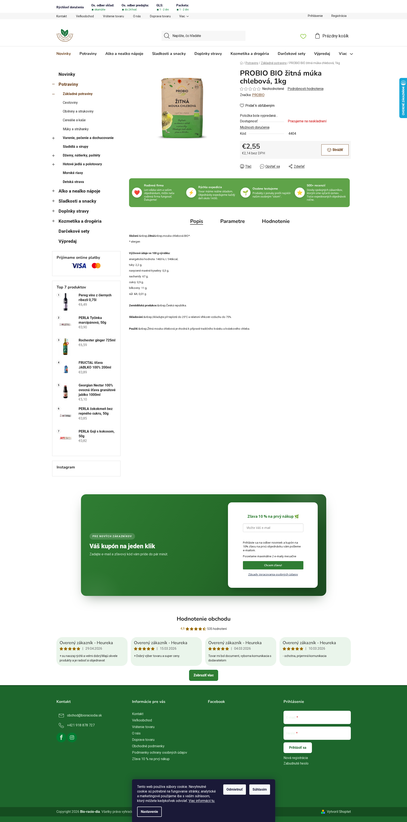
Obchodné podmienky (148, 746)
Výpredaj (67, 241)
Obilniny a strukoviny (78, 111)
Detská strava (73, 182)
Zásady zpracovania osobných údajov (273, 574)
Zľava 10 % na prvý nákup (151, 759)
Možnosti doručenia (254, 127)
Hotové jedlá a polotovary (82, 164)
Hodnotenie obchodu (204, 619)
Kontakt (61, 16)
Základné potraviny (78, 94)
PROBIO (258, 95)
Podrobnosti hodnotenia (305, 89)
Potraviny (68, 84)
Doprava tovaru (160, 16)
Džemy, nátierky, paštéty (81, 155)
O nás (137, 16)
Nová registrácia (296, 758)
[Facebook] (61, 737)
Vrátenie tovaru (113, 16)
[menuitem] (63, 53)
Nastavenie (149, 812)
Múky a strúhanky (76, 129)
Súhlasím (260, 789)
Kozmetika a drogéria (80, 221)
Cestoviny (70, 103)
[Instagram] (72, 737)
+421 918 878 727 (81, 725)
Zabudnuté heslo (296, 763)
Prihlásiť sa (297, 748)
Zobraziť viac (204, 675)
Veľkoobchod (85, 16)
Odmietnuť (234, 789)
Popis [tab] (196, 221)
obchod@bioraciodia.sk (84, 716)
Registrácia (339, 16)
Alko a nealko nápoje (79, 191)
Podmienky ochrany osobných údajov (159, 752)
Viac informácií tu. (202, 801)
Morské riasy (73, 173)
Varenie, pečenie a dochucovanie (88, 138)
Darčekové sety (74, 231)
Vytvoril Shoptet (339, 812)
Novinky (67, 74)
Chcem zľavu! (273, 565)
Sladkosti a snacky (77, 201)
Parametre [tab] (232, 221)
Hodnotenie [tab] (276, 221)
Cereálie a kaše (74, 120)
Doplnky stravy (74, 211)
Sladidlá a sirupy (75, 147)
